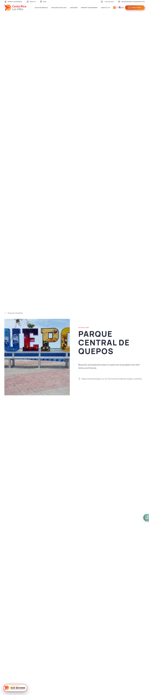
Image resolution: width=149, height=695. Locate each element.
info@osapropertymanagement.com (133, 1)
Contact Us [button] (105, 7)
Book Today (136, 7)
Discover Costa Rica (15, 313)
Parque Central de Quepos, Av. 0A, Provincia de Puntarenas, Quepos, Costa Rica (112, 379)
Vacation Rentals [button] (41, 7)
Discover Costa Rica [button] (59, 7)
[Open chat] (146, 517)
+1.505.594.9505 (109, 1)
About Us (33, 1)
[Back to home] (15, 7)
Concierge (74, 7)
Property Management (15, 1)
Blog (44, 1)
